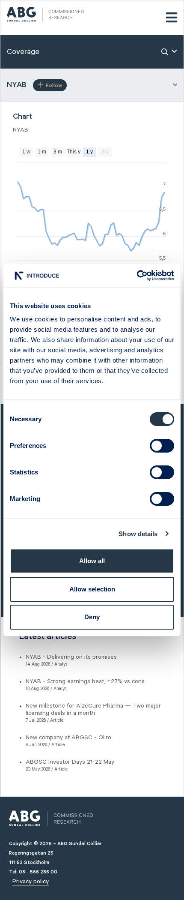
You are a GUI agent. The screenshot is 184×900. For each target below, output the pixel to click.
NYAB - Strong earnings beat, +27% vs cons (85, 681)
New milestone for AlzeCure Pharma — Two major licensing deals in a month (93, 709)
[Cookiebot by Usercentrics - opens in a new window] (136, 275)
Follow (54, 85)
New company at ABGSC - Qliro (68, 737)
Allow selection (92, 589)
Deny (92, 617)
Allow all (92, 560)
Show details (138, 533)
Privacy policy (30, 881)
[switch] (162, 446)
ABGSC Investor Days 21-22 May (70, 762)
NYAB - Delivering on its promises (71, 657)
